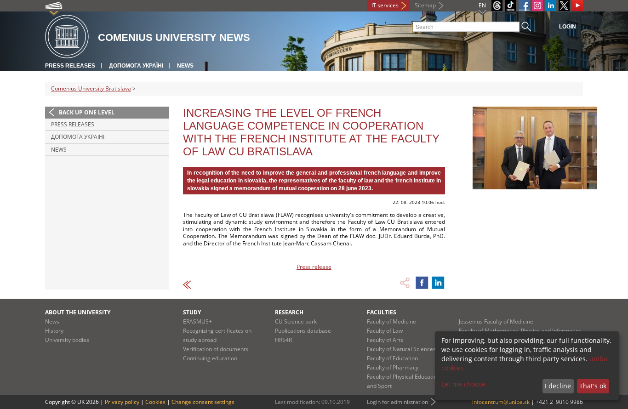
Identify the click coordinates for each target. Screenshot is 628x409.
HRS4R (283, 340)
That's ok (592, 385)
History (54, 331)
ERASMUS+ (197, 321)
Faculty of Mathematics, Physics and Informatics (520, 331)
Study (192, 312)
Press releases (70, 65)
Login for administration (397, 402)
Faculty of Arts (385, 340)
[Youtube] (577, 5)
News (185, 65)
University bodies (67, 340)
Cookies (155, 402)
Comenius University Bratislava (91, 88)
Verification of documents (215, 349)
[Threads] (496, 5)
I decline (558, 385)
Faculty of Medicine (391, 321)
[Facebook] (524, 5)
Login (567, 26)
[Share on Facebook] (422, 283)
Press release (314, 267)
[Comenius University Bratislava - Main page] (67, 37)
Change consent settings (202, 402)
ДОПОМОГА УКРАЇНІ (136, 65)
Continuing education (210, 358)
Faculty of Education (392, 358)
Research (289, 312)
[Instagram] (537, 5)
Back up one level (86, 112)
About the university (77, 312)
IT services (385, 5)
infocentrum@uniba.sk (501, 402)
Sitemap (425, 5)
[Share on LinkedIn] (438, 283)
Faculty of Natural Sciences (401, 349)
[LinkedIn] (550, 5)
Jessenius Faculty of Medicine (496, 321)
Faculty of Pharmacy (392, 367)
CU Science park (296, 321)
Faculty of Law (385, 331)
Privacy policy (122, 402)
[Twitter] (564, 5)
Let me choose (463, 384)
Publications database (303, 331)
